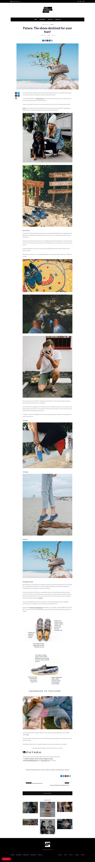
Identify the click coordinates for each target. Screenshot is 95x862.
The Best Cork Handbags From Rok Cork (47, 812)
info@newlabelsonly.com (16, 1)
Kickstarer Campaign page (36, 607)
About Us (50, 19)
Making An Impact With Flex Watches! (30, 820)
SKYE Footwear (40, 98)
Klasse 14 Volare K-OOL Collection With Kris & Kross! (47, 829)
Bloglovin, (46, 758)
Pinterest (41, 758)
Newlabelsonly (34, 760)
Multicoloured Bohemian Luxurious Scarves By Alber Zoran (64, 806)
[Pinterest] (80, 1)
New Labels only (45, 760)
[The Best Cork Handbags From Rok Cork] (47, 809)
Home (35, 19)
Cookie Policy (26, 854)
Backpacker (34, 769)
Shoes (52, 24)
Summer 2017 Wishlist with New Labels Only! (59, 785)
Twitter (37, 758)
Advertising (18, 854)
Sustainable (53, 769)
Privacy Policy (33, 854)
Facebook (26, 758)
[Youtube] (83, 1)
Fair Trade (43, 769)
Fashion (48, 769)
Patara (24, 108)
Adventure (28, 769)
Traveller (67, 769)
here (28, 734)
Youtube (28, 760)
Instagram (31, 758)
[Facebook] (77, 1)
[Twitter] (78, 1)
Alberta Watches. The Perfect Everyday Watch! (64, 824)
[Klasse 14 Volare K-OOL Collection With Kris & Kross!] (47, 826)
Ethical (38, 769)
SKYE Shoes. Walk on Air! (37, 783)
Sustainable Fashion (60, 769)
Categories (42, 19)
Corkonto (40, 598)
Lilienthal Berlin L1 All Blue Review (30, 808)
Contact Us (58, 19)
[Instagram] (82, 1)
